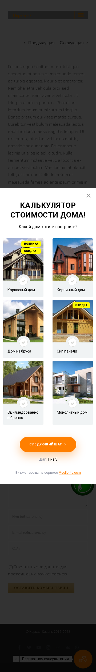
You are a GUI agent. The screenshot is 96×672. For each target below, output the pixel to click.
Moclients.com (70, 473)
